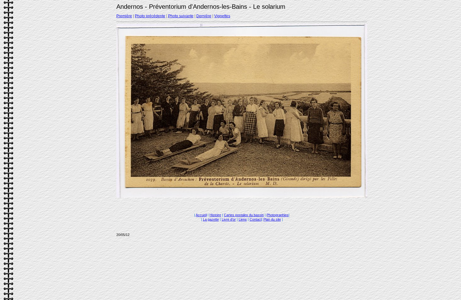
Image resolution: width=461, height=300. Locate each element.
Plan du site (272, 219)
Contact (256, 219)
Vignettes (222, 16)
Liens (243, 219)
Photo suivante (180, 16)
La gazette (211, 219)
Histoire (215, 215)
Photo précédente (150, 16)
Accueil (201, 215)
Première (124, 16)
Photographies (278, 215)
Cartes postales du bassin (244, 215)
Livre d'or (229, 219)
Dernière (203, 16)
